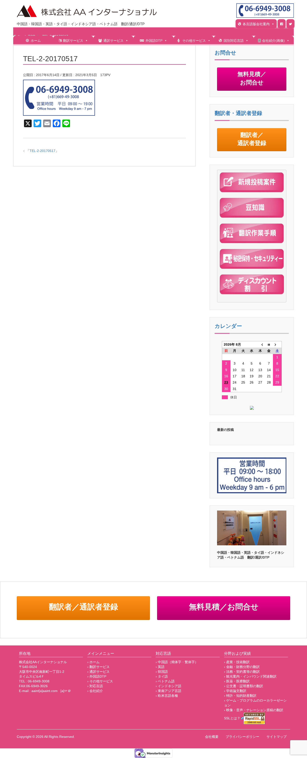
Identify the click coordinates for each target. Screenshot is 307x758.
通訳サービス (113, 40)
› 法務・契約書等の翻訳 (242, 672)
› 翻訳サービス (98, 667)
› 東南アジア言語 (168, 691)
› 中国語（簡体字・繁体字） (177, 662)
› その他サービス (100, 681)
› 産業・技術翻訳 (237, 662)
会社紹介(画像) (273, 40)
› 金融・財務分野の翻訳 (242, 667)
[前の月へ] (260, 344)
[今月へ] (269, 344)
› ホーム (93, 662)
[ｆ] (281, 24)
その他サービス (194, 40)
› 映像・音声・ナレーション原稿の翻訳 (253, 710)
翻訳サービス (73, 40)
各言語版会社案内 (256, 24)
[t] (290, 24)
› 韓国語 (162, 672)
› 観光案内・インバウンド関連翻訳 (250, 676)
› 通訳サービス (98, 672)
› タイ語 (162, 676)
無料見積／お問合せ (251, 79)
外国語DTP (154, 40)
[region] (251, 528)
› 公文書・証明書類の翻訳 (243, 686)
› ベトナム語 (165, 681)
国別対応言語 (234, 40)
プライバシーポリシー (242, 737)
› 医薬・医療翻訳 (237, 681)
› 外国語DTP (96, 676)
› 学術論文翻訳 (235, 691)
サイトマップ (276, 737)
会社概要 (211, 737)
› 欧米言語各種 (167, 696)
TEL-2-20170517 (42, 151)
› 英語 (160, 667)
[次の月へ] (277, 344)
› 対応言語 (95, 686)
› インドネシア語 (168, 686)
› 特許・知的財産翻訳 (240, 696)
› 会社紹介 (95, 691)
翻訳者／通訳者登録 (251, 139)
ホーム (36, 40)
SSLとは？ (232, 718)
